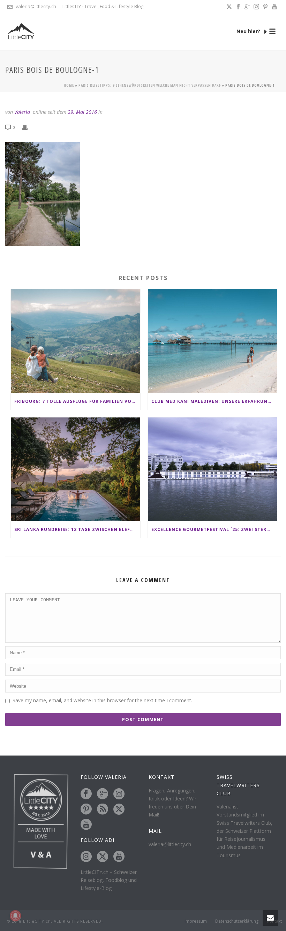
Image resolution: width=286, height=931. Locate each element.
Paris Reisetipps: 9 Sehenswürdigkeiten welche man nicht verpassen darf (149, 85)
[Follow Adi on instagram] (86, 857)
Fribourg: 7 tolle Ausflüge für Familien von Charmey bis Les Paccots (77, 401)
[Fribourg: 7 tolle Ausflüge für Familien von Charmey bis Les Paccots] (75, 341)
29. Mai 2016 (82, 112)
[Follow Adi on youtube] (119, 857)
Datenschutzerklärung (236, 921)
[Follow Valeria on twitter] (119, 809)
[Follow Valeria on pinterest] (86, 809)
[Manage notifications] (15, 915)
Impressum (196, 921)
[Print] (28, 127)
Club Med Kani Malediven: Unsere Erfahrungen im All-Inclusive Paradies (214, 401)
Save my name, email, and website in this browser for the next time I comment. (102, 700)
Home (69, 85)
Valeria (22, 112)
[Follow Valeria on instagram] (119, 794)
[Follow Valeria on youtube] (86, 825)
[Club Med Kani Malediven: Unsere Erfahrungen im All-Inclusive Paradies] (212, 341)
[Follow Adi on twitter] (102, 857)
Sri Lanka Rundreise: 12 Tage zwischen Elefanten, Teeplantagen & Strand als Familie (77, 529)
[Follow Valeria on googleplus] (102, 794)
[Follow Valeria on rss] (102, 809)
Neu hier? (249, 31)
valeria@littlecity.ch (36, 6)
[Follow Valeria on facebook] (86, 794)
